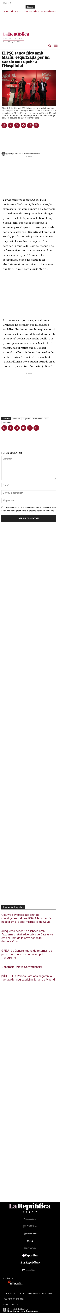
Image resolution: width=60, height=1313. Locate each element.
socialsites (7, 423)
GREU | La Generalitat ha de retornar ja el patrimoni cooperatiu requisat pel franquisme (27, 954)
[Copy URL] (30, 125)
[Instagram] (26, 1212)
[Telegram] (23, 125)
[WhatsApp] (4, 125)
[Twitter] (17, 125)
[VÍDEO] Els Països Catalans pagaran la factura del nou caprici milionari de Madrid (28, 978)
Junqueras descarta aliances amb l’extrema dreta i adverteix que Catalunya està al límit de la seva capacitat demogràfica (27, 936)
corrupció (16, 419)
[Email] (36, 125)
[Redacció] (3, 154)
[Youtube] (35, 1212)
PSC (46, 419)
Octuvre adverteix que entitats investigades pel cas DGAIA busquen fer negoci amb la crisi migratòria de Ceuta (26, 918)
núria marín (37, 419)
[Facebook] (10, 125)
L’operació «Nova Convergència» (22, 967)
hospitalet (26, 419)
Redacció (10, 154)
